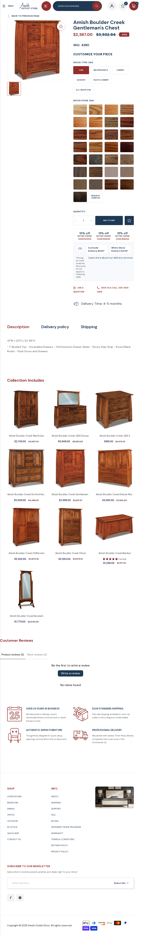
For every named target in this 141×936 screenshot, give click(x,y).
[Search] (96, 6)
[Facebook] (11, 897)
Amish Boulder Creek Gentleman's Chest (71, 494)
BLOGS (54, 821)
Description (18, 327)
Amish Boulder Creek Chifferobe (26, 553)
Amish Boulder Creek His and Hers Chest (26, 494)
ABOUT (55, 796)
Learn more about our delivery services (110, 257)
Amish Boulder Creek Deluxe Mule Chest (114, 494)
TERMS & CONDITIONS (62, 839)
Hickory (81, 80)
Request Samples (95, 196)
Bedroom (12, 802)
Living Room (14, 796)
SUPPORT (56, 808)
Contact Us (14, 839)
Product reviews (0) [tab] (12, 654)
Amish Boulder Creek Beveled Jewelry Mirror (26, 616)
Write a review (70, 673)
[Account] (111, 5)
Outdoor (12, 821)
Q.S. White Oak (83, 90)
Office (11, 814)
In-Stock (12, 827)
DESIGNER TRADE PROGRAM (66, 827)
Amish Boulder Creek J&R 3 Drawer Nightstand (115, 436)
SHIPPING (56, 802)
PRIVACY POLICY (59, 851)
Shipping (89, 327)
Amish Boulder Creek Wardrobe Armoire (26, 436)
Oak (81, 70)
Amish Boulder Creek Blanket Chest (115, 553)
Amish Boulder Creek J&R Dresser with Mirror (71, 436)
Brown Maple (101, 70)
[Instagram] (20, 897)
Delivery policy (55, 327)
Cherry (120, 70)
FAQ (53, 814)
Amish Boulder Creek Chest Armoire (70, 553)
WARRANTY (57, 833)
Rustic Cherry (101, 80)
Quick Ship (13, 833)
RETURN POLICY (59, 845)
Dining (11, 808)
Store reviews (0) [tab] (37, 654)
